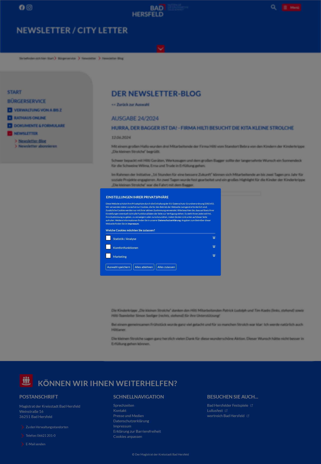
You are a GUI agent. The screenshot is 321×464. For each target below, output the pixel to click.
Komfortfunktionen (125, 247)
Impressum (133, 223)
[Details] (214, 237)
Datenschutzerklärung (169, 220)
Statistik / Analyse (124, 238)
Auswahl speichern (118, 267)
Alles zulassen (166, 267)
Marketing (120, 256)
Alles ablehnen (144, 267)
